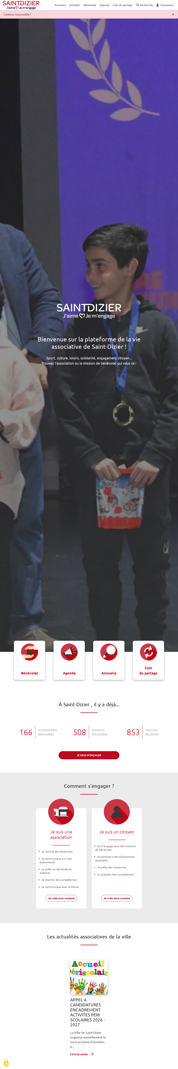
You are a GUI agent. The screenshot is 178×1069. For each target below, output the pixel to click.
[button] (144, 5)
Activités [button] (74, 5)
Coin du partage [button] (122, 5)
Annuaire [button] (60, 5)
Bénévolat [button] (90, 5)
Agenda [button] (104, 5)
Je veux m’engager (89, 755)
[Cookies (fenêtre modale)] (6, 1063)
